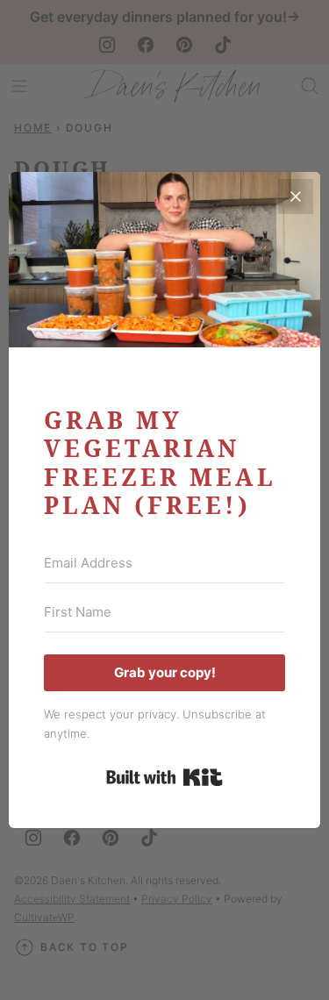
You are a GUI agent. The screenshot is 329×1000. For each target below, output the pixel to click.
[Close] (295, 196)
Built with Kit (164, 777)
